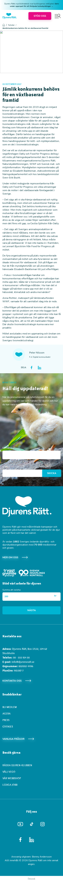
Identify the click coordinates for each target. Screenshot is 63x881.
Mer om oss (10, 557)
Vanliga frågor (13, 739)
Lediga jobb (9, 784)
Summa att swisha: (11, 589)
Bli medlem (9, 707)
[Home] (9, 16)
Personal (31, 878)
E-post (6, 466)
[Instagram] (43, 824)
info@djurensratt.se (23, 662)
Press (5, 720)
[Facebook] (20, 839)
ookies (8, 726)
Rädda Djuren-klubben (17, 765)
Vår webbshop (11, 778)
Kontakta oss (12, 680)
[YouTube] (20, 824)
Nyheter (12, 25)
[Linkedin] (31, 839)
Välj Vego (8, 771)
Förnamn (7, 448)
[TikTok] (31, 824)
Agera (6, 713)
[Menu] (58, 16)
